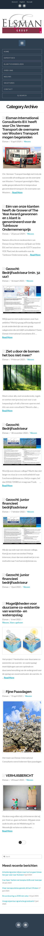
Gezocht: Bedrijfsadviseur (15, 427)
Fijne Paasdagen (18, 692)
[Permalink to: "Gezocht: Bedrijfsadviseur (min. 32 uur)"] (22, 299)
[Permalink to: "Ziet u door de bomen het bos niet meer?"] (22, 377)
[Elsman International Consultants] (22, 23)
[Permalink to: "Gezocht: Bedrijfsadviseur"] (22, 451)
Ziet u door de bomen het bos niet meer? (20, 353)
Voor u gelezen (16, 622)
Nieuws (27, 141)
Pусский (29, 2)
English (22, 2)
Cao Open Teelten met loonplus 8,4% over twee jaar (22, 880)
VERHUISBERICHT (19, 775)
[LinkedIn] (24, 6)
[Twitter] (20, 6)
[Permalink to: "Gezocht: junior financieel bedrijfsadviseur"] (22, 530)
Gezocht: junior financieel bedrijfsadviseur (15, 503)
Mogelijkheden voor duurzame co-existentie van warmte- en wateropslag (21, 609)
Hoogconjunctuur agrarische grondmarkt (18, 901)
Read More (17, 192)
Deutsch (15, 2)
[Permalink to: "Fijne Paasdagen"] (22, 726)
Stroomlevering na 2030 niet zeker (15, 896)
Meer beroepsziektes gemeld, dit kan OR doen (20, 888)
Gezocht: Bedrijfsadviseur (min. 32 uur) (21, 272)
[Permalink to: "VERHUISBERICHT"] (22, 798)
